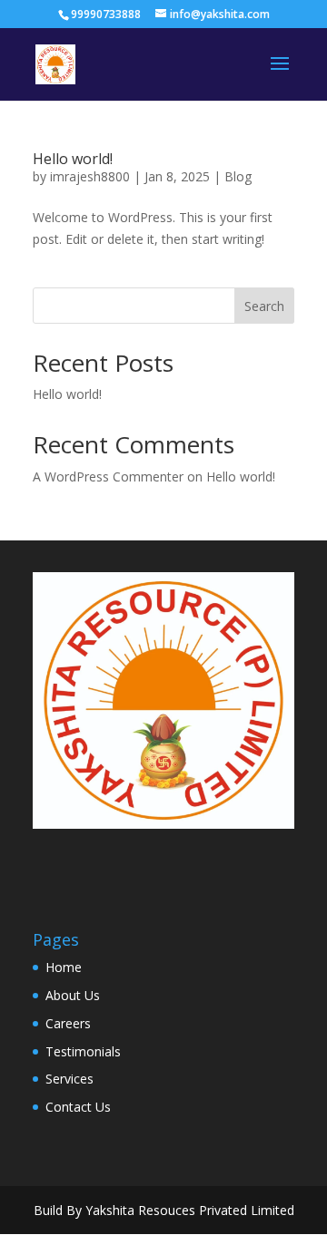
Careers (68, 1023)
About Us (72, 995)
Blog (238, 176)
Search (264, 306)
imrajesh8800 (90, 176)
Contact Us (78, 1106)
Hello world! (73, 159)
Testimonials (83, 1051)
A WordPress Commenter (108, 476)
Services (69, 1078)
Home (63, 967)
